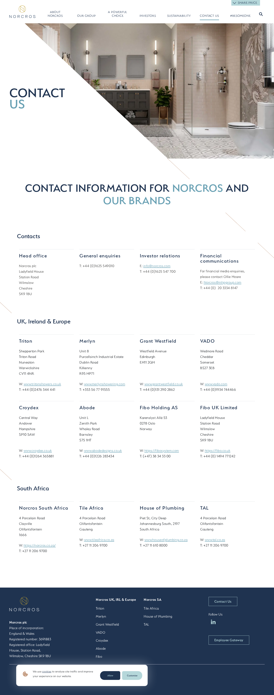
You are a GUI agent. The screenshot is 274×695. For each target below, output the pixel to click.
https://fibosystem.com (161, 451)
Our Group (86, 16)
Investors (148, 16)
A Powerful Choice (117, 14)
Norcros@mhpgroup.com (222, 282)
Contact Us (209, 16)
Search (260, 14)
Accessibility (184, 672)
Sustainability (178, 16)
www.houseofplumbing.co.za (166, 540)
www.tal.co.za (215, 540)
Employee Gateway (228, 640)
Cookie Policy (209, 672)
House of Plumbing (158, 616)
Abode (101, 648)
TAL (146, 624)
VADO (100, 632)
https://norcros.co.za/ (40, 545)
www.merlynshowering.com (104, 384)
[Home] (22, 11)
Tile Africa (151, 608)
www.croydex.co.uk (38, 451)
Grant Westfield (107, 624)
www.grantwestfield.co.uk (163, 384)
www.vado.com (216, 384)
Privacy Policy (236, 672)
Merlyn (101, 616)
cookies (46, 671)
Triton (100, 608)
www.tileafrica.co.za (99, 540)
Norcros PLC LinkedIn (213, 622)
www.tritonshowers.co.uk (42, 384)
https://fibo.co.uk (217, 451)
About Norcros (55, 14)
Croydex (102, 640)
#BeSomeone (240, 16)
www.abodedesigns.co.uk (103, 451)
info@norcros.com (157, 266)
